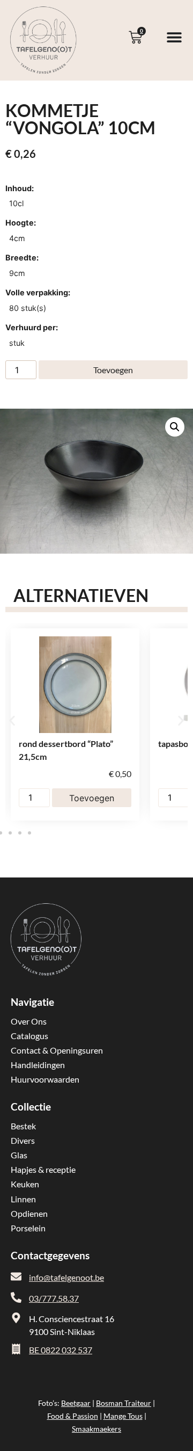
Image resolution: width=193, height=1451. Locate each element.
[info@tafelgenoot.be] (16, 1276)
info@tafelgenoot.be (66, 1277)
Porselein (28, 1228)
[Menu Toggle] (174, 37)
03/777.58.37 (54, 1298)
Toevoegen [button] (91, 798)
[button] (174, 427)
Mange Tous (123, 1415)
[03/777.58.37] (16, 1297)
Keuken (25, 1184)
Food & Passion (72, 1415)
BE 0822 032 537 (60, 1350)
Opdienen (29, 1213)
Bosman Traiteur (123, 1403)
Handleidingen (38, 1065)
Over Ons (29, 1021)
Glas (19, 1155)
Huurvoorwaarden (45, 1079)
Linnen (23, 1199)
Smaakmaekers (96, 1428)
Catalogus (29, 1036)
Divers (23, 1140)
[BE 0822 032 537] (16, 1349)
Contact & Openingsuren (57, 1050)
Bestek (23, 1126)
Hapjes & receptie (43, 1169)
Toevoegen (113, 370)
